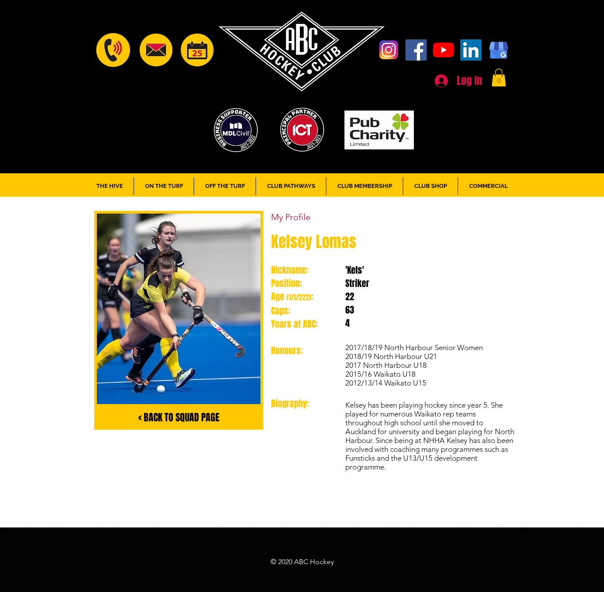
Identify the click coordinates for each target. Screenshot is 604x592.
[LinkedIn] (471, 50)
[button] (498, 78)
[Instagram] (388, 50)
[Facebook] (416, 50)
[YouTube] (443, 50)
